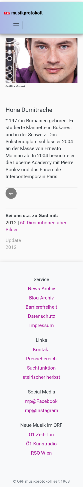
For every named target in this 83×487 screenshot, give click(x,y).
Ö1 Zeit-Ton (41, 434)
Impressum (41, 325)
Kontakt (41, 349)
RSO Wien (41, 453)
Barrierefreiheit (41, 307)
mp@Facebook (41, 401)
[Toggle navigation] (16, 25)
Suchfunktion (41, 368)
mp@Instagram (41, 410)
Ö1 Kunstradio (41, 444)
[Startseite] (30, 13)
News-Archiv (41, 288)
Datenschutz (41, 316)
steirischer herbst (41, 377)
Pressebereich (41, 359)
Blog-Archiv (41, 298)
